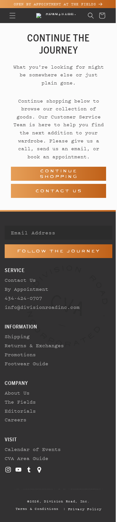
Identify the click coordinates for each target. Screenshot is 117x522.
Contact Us (56, 191)
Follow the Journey (56, 251)
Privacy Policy (82, 508)
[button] (12, 15)
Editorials (20, 410)
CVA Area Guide (26, 458)
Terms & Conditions (34, 508)
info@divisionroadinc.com (42, 307)
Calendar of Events (33, 449)
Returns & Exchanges (34, 345)
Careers (16, 419)
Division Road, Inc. (64, 501)
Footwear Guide (26, 363)
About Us (17, 392)
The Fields (20, 401)
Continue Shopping (56, 174)
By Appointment (26, 288)
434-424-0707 (23, 298)
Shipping (17, 336)
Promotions (20, 354)
